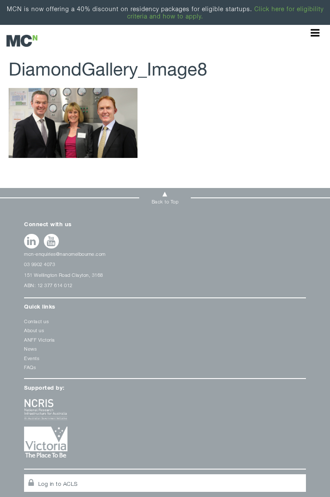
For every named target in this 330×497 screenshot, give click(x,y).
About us (34, 330)
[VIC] (165, 445)
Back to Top (165, 201)
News (30, 349)
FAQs (30, 367)
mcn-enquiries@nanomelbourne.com (65, 254)
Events (31, 358)
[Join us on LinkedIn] (31, 241)
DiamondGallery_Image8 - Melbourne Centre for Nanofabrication (21, 40)
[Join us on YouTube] (51, 241)
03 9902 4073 (39, 264)
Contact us (36, 321)
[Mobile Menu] (315, 33)
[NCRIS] (165, 412)
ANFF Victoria (39, 339)
